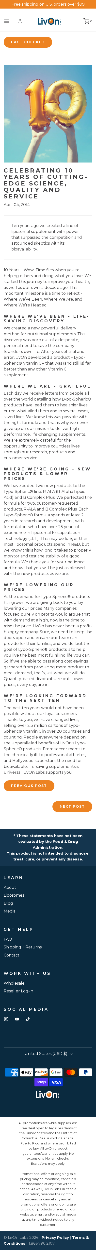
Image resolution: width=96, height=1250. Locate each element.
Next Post (72, 806)
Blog (8, 903)
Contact (11, 955)
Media (10, 911)
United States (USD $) (46, 1053)
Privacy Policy (55, 1237)
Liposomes (14, 895)
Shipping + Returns (23, 947)
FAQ (8, 939)
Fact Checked (28, 42)
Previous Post (29, 785)
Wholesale (14, 983)
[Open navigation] (6, 21)
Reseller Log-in (18, 991)
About (10, 887)
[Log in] (20, 21)
